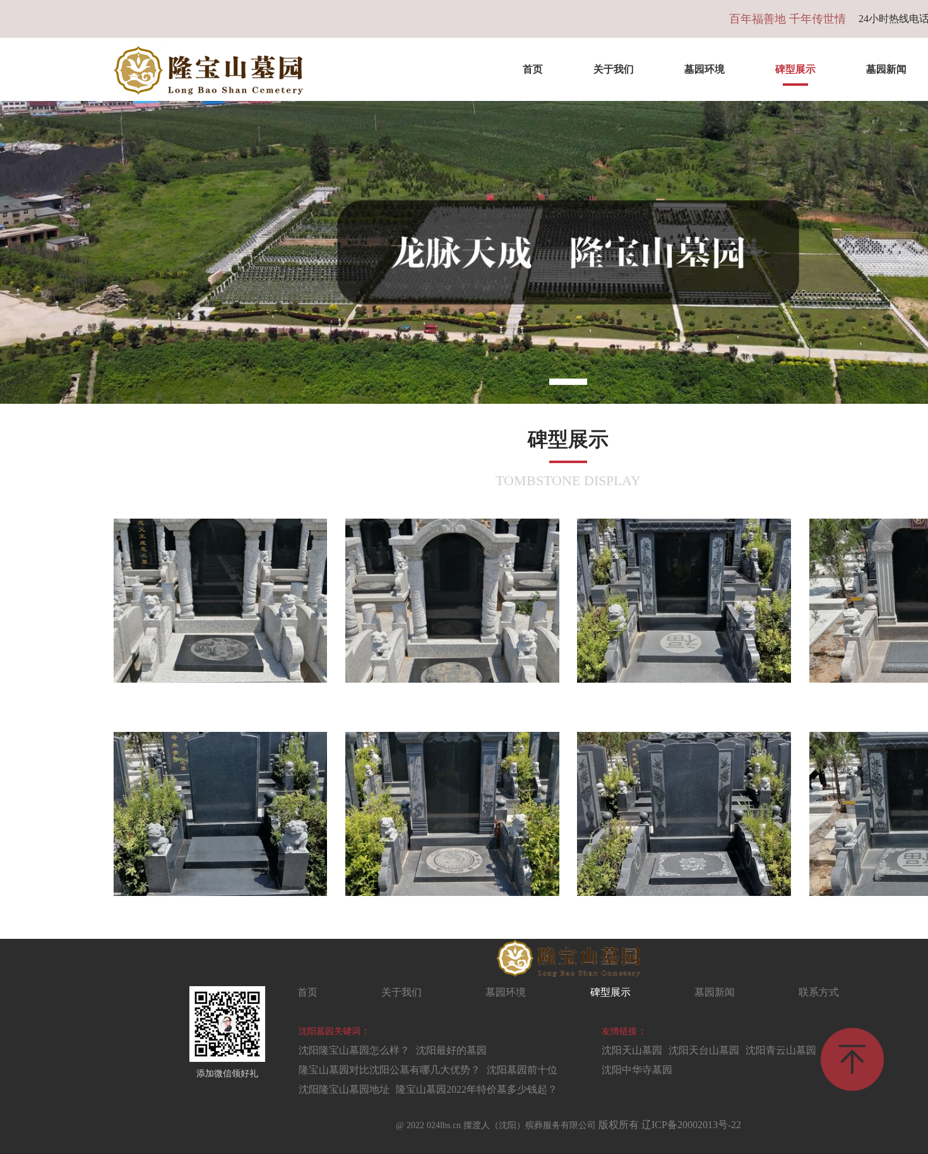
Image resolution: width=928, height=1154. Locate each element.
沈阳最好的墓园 (451, 1050)
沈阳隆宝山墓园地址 (344, 1089)
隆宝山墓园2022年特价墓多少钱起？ (476, 1089)
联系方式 (819, 992)
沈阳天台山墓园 (704, 1050)
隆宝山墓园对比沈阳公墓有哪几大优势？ (389, 1069)
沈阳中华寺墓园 (637, 1069)
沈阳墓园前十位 (522, 1069)
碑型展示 (795, 69)
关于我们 (613, 69)
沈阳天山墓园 (632, 1050)
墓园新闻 (714, 992)
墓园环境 (704, 69)
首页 (533, 69)
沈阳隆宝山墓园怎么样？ (354, 1050)
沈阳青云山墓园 (781, 1050)
